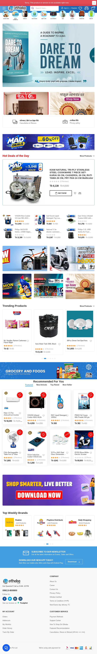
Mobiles (25, 18)
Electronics (53, 18)
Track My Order (8, 632)
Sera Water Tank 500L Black (14, 344)
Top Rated (54, 385)
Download (72, 562)
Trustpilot (24, 603)
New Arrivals (41, 385)
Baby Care (43, 18)
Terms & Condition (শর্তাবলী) (59, 601)
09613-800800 (10, 590)
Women (72, 18)
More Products (86, 156)
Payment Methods (56, 617)
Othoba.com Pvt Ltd (10, 648)
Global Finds (6, 18)
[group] (48, 55)
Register (74, 8)
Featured (29, 385)
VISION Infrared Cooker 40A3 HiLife (34, 416)
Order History (7, 628)
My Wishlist (7, 624)
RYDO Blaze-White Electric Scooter (82, 453)
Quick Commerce (15, 19)
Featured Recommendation (59, 628)
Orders (5, 617)
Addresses (6, 620)
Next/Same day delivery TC (60, 605)
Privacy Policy (55, 593)
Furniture (81, 18)
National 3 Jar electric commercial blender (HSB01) (22, 232)
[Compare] (80, 192)
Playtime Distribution (24, 520)
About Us (53, 581)
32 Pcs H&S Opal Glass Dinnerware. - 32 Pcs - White (58, 454)
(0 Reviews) (64, 180)
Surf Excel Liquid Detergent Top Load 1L (22, 218)
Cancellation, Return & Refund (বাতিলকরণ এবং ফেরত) (67, 632)
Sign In (66, 8)
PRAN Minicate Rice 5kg (76, 344)
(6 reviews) (41, 420)
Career (52, 585)
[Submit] (33, 8)
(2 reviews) (18, 418)
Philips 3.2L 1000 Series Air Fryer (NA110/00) (52, 232)
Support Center (55, 620)
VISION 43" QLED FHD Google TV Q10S (71, 176)
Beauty (91, 18)
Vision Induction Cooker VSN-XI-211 (34, 456)
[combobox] (44, 8)
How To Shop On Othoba (59, 624)
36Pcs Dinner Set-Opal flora (45, 341)
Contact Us (54, 589)
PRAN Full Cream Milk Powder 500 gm (82, 416)
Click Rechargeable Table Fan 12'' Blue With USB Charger (11, 454)
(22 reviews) (88, 457)
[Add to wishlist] (75, 192)
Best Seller (67, 385)
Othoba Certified (56, 597)
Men (63, 18)
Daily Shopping (53, 520)
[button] (33, 82)
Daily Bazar (34, 18)
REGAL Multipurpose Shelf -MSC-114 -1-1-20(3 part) (85, 219)
